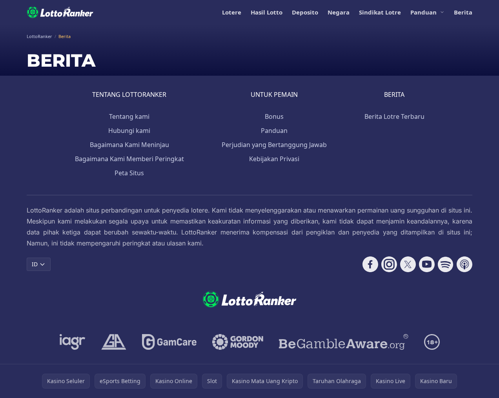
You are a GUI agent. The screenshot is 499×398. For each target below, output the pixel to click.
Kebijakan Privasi (274, 158)
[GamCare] (169, 342)
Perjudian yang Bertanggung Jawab (274, 144)
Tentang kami (129, 116)
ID (35, 264)
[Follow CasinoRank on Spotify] (445, 264)
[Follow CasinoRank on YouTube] (427, 264)
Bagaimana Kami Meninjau (129, 144)
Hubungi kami (129, 130)
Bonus (274, 116)
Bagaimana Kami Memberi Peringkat (129, 158)
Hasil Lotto (266, 12)
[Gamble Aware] (343, 342)
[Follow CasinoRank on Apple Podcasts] (464, 264)
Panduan (423, 12)
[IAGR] (73, 342)
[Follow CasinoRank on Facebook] (370, 264)
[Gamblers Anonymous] (113, 342)
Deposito (305, 12)
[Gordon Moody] (237, 342)
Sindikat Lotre (380, 12)
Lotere (231, 12)
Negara (339, 12)
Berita (463, 12)
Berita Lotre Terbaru (394, 116)
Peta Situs (129, 173)
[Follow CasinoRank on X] (408, 264)
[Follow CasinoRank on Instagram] (389, 264)
